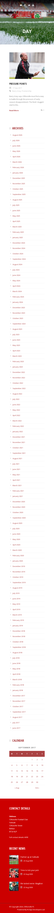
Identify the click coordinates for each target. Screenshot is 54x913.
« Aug (17, 788)
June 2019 (16, 598)
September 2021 (19, 453)
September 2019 (19, 582)
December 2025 (19, 178)
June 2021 (16, 469)
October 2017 (18, 706)
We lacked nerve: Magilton (31, 883)
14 (27, 771)
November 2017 (19, 701)
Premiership (26, 91)
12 (17, 771)
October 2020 (18, 512)
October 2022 (18, 383)
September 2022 (19, 388)
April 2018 (16, 674)
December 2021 (19, 437)
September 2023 (19, 324)
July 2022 (16, 399)
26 (17, 782)
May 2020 (16, 539)
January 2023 (18, 367)
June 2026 (16, 146)
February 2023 (18, 361)
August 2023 (17, 329)
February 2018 (18, 685)
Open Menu (44, 14)
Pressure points (18, 83)
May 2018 (16, 669)
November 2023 (19, 313)
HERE (26, 837)
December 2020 (19, 501)
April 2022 (16, 415)
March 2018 (17, 679)
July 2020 (16, 528)
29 (32, 782)
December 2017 (19, 695)
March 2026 (17, 162)
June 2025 (16, 210)
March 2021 (17, 485)
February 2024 (18, 297)
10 (42, 765)
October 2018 (18, 642)
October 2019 (18, 577)
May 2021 (16, 474)
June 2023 (16, 340)
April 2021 (16, 480)
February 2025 (18, 232)
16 (37, 771)
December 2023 (19, 307)
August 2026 (17, 135)
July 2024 (16, 270)
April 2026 (16, 156)
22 (32, 776)
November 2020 (19, 507)
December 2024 (19, 243)
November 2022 (19, 377)
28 (27, 782)
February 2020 (18, 555)
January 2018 (18, 690)
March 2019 (17, 615)
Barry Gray (16, 91)
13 (22, 771)
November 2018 (19, 636)
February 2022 (18, 426)
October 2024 (18, 253)
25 (12, 782)
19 (17, 776)
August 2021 (17, 458)
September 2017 (19, 712)
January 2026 (18, 173)
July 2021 (16, 464)
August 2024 (17, 264)
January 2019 (18, 625)
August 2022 (17, 394)
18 (12, 776)
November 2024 (19, 248)
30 (37, 782)
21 (27, 776)
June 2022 (16, 404)
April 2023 (16, 350)
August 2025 (17, 200)
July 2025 (16, 205)
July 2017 (16, 722)
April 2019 (16, 609)
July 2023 (16, 334)
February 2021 (18, 491)
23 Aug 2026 (28, 861)
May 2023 (16, 345)
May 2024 (16, 280)
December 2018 (19, 631)
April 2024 (16, 286)
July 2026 (16, 140)
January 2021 (18, 496)
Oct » (37, 788)
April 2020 (16, 545)
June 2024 (16, 275)
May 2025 (16, 216)
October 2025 (18, 189)
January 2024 (18, 302)
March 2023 (17, 356)
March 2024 (17, 291)
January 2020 (18, 561)
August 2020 (17, 523)
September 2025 (19, 194)
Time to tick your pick (29, 870)
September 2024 (19, 259)
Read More (14, 110)
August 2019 (17, 588)
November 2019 (19, 571)
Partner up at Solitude (29, 857)
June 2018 (16, 663)
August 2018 (17, 652)
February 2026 (18, 167)
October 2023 (18, 318)
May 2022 (16, 410)
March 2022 (17, 421)
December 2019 (19, 566)
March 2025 (17, 226)
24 (42, 776)
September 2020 (19, 518)
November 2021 (19, 442)
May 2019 (16, 604)
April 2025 (16, 221)
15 (32, 771)
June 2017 (16, 728)
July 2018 (16, 658)
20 (22, 776)
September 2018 (19, 647)
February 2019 (18, 620)
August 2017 (17, 717)
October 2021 (18, 448)
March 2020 (17, 550)
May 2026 (16, 151)
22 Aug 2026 (28, 874)
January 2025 (18, 237)
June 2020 (16, 534)
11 (12, 771)
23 (37, 776)
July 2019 (16, 593)
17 (42, 771)
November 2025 (19, 183)
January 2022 (18, 431)
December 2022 (19, 372)
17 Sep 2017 (17, 88)
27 (22, 782)
